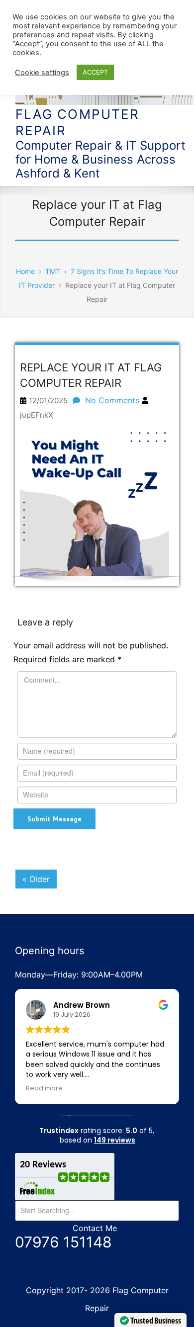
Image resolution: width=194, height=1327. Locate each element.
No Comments (112, 400)
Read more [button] (44, 1088)
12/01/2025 (48, 400)
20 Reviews (43, 1165)
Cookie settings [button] (42, 72)
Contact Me (95, 1228)
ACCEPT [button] (95, 72)
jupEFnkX (36, 415)
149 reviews (114, 1140)
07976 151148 (63, 1242)
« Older (36, 879)
